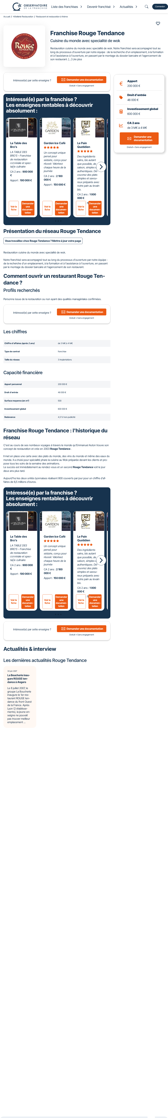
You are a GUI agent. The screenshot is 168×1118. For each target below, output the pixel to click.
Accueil (6, 16)
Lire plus (77, 59)
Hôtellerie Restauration (23, 16)
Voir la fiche (13, 208)
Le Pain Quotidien (83, 145)
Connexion (160, 6)
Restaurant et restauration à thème (52, 16)
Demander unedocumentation (28, 208)
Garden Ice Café (54, 143)
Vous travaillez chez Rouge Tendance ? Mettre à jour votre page (43, 240)
